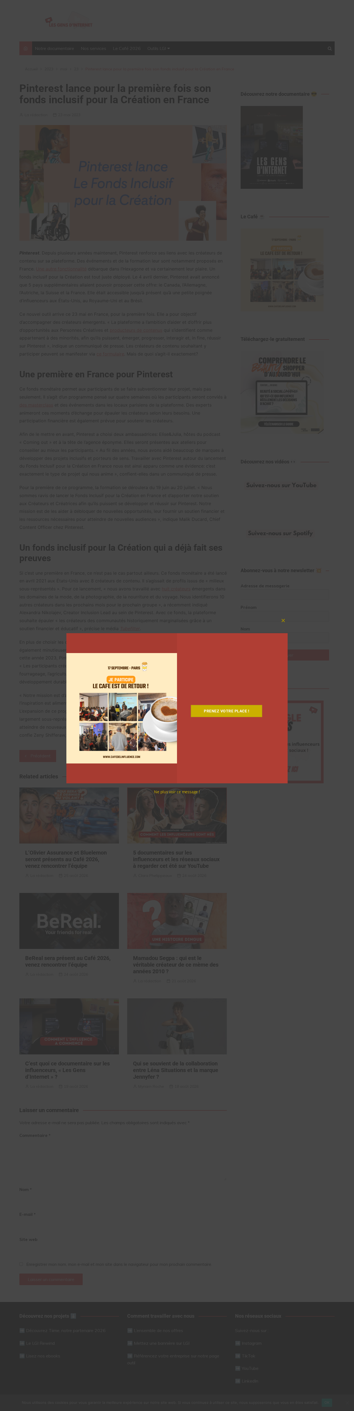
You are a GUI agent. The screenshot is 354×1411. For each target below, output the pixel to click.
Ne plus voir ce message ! (177, 791)
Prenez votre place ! (226, 711)
